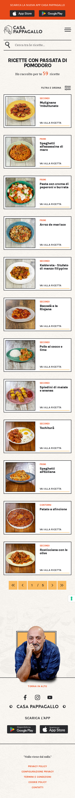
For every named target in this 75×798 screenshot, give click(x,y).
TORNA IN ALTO (37, 686)
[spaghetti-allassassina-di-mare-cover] (20, 152)
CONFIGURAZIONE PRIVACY (37, 771)
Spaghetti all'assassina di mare (51, 146)
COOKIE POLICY (37, 782)
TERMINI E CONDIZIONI (37, 776)
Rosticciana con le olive (53, 551)
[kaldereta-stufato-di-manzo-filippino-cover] (20, 274)
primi (43, 139)
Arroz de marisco (53, 225)
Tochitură (47, 428)
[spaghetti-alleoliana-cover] (20, 477)
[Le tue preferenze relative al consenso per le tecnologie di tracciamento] (71, 598)
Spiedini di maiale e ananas (54, 388)
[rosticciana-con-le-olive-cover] (20, 558)
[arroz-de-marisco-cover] (20, 233)
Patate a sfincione (53, 509)
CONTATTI (37, 787)
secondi (45, 98)
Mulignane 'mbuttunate (49, 104)
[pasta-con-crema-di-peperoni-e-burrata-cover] (20, 192)
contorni (45, 505)
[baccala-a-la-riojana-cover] (20, 314)
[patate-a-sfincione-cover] (20, 518)
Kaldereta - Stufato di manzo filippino (54, 266)
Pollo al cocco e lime (51, 348)
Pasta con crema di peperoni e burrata (54, 185)
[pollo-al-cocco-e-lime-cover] (20, 355)
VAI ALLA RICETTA (51, 122)
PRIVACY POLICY (37, 766)
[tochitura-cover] (20, 436)
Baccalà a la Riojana (49, 307)
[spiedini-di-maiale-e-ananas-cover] (20, 396)
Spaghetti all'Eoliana (47, 470)
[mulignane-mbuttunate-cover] (20, 111)
